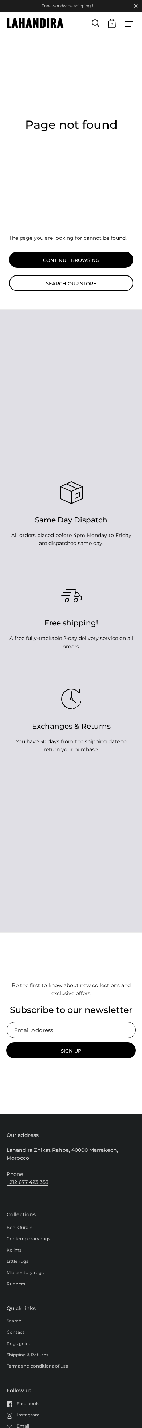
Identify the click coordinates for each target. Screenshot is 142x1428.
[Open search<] (95, 23)
